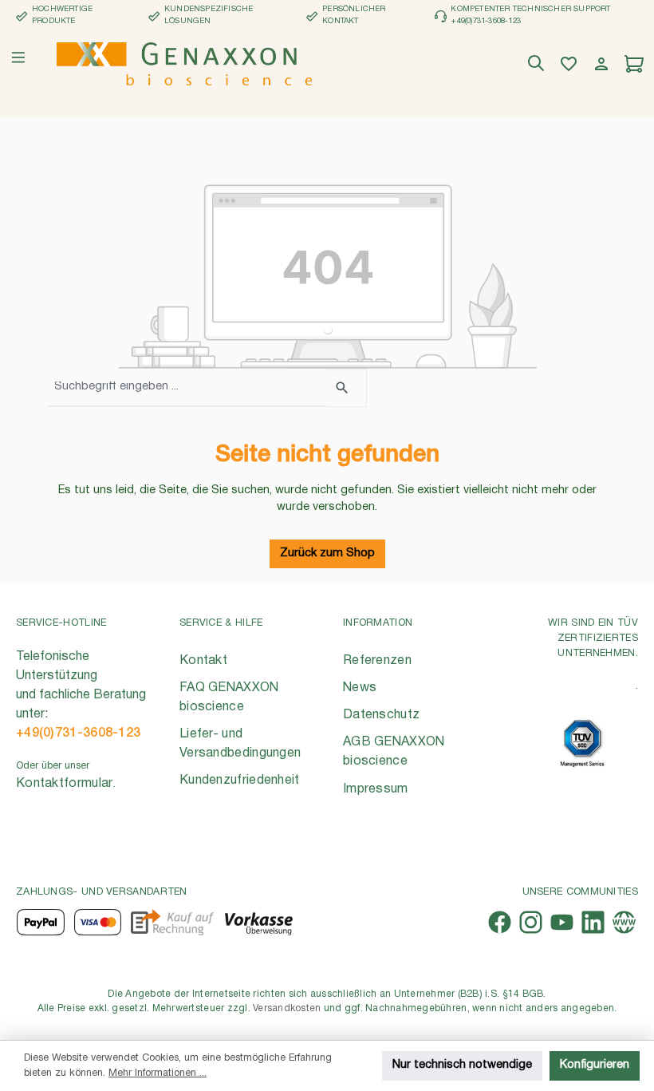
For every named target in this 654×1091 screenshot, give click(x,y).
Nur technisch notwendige (462, 1065)
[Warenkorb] (636, 64)
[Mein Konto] (603, 64)
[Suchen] (538, 64)
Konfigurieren (594, 1065)
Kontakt (203, 660)
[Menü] (18, 57)
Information (377, 623)
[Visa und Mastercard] (98, 922)
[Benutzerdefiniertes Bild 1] (582, 743)
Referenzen (377, 660)
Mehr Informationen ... (157, 1073)
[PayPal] (40, 922)
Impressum (375, 789)
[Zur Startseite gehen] (184, 63)
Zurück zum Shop (327, 553)
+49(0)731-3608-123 (78, 733)
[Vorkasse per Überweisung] (258, 922)
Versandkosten (287, 1008)
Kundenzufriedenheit (239, 780)
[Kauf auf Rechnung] (172, 922)
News (359, 688)
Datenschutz (381, 715)
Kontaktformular (64, 783)
